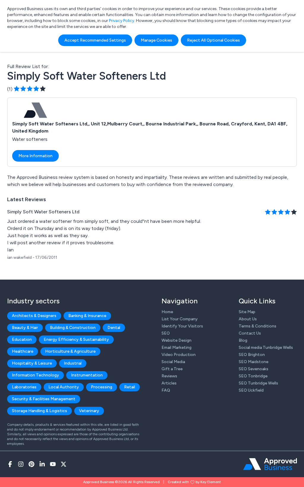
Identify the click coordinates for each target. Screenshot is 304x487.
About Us (248, 318)
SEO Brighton (252, 354)
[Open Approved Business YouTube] (53, 464)
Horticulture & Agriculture (70, 351)
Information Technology (35, 375)
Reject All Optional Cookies (213, 40)
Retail (129, 387)
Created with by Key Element (194, 482)
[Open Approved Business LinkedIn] (42, 464)
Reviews (169, 376)
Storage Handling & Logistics (39, 410)
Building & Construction (73, 327)
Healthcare (22, 351)
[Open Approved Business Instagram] (21, 464)
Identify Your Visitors (182, 326)
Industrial (73, 363)
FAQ (166, 390)
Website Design (176, 340)
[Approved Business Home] (270, 464)
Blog (243, 340)
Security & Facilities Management (43, 398)
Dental (113, 327)
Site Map (247, 311)
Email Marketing (176, 347)
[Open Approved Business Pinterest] (31, 464)
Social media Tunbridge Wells (266, 347)
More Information (35, 155)
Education (22, 339)
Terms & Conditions (257, 326)
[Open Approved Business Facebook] (10, 464)
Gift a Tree (172, 368)
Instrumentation (87, 375)
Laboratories (24, 387)
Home (167, 311)
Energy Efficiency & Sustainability (76, 339)
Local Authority (63, 387)
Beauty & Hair (25, 327)
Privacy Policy (121, 20)
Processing (101, 387)
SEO (166, 333)
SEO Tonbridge (253, 376)
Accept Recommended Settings (95, 40)
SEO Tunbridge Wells (258, 383)
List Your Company (180, 318)
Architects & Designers (34, 315)
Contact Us (250, 333)
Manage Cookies (156, 40)
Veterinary (89, 410)
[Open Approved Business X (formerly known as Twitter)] (63, 464)
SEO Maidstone (253, 361)
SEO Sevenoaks (253, 368)
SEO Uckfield (251, 390)
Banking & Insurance (87, 315)
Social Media (173, 361)
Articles (169, 383)
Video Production (179, 354)
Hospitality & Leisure (32, 363)
